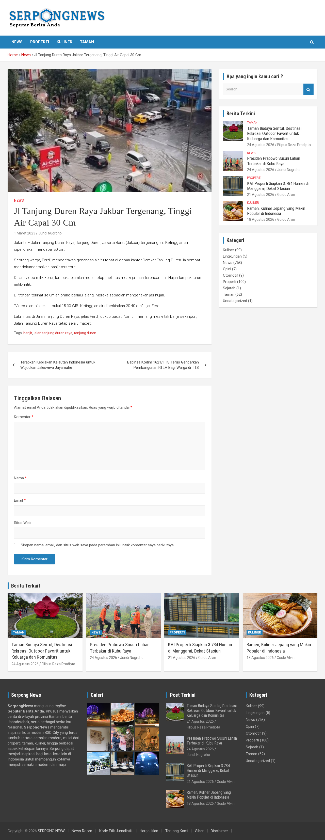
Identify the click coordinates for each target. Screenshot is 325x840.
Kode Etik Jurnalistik (116, 831)
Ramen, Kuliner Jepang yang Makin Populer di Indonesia (276, 211)
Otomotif (230, 275)
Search (308, 89)
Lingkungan (232, 256)
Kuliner (64, 42)
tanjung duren (85, 333)
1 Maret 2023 (24, 233)
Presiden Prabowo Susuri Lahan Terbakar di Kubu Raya (273, 161)
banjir (27, 333)
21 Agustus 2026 (260, 195)
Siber (199, 831)
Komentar (23, 417)
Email (20, 500)
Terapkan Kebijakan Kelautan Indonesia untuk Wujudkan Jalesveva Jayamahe (57, 365)
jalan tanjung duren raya (53, 333)
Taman (87, 42)
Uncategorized (235, 300)
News (17, 42)
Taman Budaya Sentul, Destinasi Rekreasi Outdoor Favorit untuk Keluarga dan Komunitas (274, 133)
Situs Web (22, 522)
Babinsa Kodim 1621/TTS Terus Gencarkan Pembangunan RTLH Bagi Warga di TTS (163, 365)
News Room (82, 831)
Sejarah (229, 288)
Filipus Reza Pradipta (294, 145)
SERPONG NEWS (52, 831)
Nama (20, 478)
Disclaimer (219, 831)
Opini (227, 269)
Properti (39, 42)
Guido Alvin (286, 195)
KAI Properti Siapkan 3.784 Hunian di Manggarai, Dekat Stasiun (277, 186)
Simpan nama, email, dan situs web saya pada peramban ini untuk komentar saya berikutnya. (97, 545)
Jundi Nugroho (50, 233)
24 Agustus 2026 (260, 145)
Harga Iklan (149, 831)
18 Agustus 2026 (260, 219)
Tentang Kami (176, 831)
